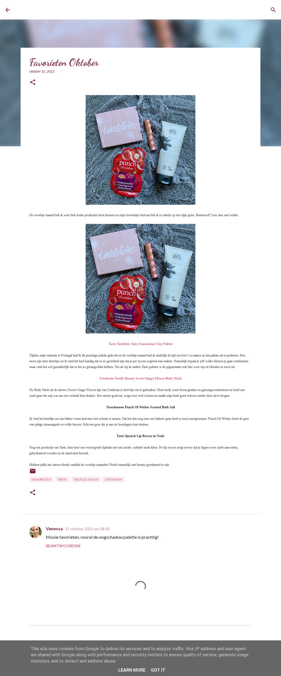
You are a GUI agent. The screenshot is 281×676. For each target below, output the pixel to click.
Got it (158, 670)
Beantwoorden (63, 545)
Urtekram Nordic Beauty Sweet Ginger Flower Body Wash (141, 378)
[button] (32, 82)
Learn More (131, 670)
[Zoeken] (273, 9)
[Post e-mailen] (32, 473)
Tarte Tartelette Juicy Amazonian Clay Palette (141, 344)
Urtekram (113, 479)
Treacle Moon (86, 479)
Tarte (62, 479)
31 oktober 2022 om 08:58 (87, 529)
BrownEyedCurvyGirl (57, 9)
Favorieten (41, 479)
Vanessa (54, 528)
